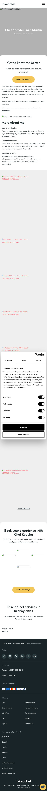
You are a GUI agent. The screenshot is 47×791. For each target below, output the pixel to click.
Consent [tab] (8, 361)
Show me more (23, 508)
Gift (3, 703)
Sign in (4, 723)
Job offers (5, 713)
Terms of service (31, 708)
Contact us (29, 723)
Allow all (23, 427)
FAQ (3, 718)
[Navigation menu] (43, 3)
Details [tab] (23, 361)
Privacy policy (30, 713)
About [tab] (38, 361)
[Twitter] (16, 656)
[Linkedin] (22, 656)
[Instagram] (10, 656)
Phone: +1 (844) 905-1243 (12, 670)
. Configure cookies (24, 787)
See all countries (8, 773)
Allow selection (23, 434)
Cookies (28, 718)
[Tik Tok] (28, 656)
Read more (6, 110)
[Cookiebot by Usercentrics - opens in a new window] (34, 354)
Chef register (7, 708)
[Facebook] (4, 656)
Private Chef (30, 703)
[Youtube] (34, 656)
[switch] (41, 404)
